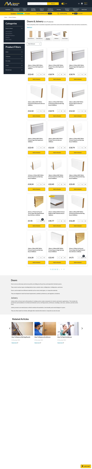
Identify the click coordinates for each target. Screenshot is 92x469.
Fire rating (14, 61)
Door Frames (65, 38)
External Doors (39, 38)
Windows (56, 38)
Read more (29, 27)
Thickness (14, 56)
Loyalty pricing (62, 13)
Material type (14, 70)
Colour (14, 65)
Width (14, 52)
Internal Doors (31, 38)
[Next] (82, 328)
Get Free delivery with (44, 13)
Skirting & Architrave (48, 39)
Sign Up (85, 4)
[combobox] (37, 3)
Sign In (85, 3)
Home (5, 17)
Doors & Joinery (14, 28)
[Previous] (10, 328)
